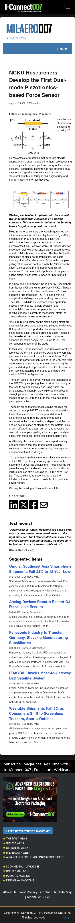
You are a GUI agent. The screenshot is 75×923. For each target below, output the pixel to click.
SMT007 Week (15, 843)
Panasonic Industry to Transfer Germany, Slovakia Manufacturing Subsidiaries (38, 637)
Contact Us (48, 892)
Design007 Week (17, 848)
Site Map (65, 892)
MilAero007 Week (18, 852)
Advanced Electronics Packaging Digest (35, 857)
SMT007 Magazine (18, 871)
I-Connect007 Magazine (22, 866)
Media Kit (34, 896)
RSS (46, 896)
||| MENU (62, 48)
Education (42, 770)
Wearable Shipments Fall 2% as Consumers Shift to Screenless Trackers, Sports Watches (36, 713)
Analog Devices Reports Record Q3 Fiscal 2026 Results (39, 604)
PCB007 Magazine (18, 875)
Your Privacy (28, 892)
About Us (10, 892)
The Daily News (16, 838)
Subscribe (12, 764)
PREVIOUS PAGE (17, 37)
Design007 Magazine (20, 880)
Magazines (32, 764)
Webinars (62, 770)
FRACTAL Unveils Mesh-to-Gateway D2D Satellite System (40, 675)
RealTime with (56, 764)
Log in (67, 917)
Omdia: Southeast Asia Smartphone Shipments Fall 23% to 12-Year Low (40, 568)
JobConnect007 (17, 770)
